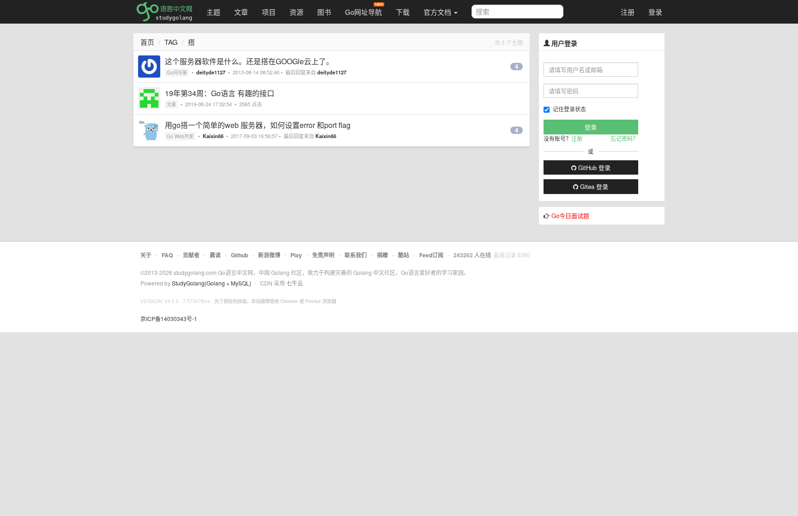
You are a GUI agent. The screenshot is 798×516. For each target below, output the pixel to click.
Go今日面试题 (570, 215)
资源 (296, 12)
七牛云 (294, 283)
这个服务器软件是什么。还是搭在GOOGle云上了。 (249, 61)
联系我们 (356, 255)
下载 (403, 12)
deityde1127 (210, 72)
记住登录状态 (569, 109)
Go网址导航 (363, 12)
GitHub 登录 (593, 167)
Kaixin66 (213, 136)
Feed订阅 (431, 255)
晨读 (215, 255)
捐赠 (382, 255)
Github (239, 255)
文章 (241, 12)
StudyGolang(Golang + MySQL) (211, 283)
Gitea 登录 (593, 186)
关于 (145, 255)
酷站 (403, 255)
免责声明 (323, 255)
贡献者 (191, 255)
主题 (213, 12)
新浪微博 (269, 255)
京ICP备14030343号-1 (168, 318)
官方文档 (438, 12)
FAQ (167, 255)
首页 (147, 42)
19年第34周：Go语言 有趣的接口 (219, 93)
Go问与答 (177, 72)
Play (296, 255)
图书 (324, 12)
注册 (628, 12)
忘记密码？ (624, 138)
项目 (269, 12)
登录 (655, 12)
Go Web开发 (180, 136)
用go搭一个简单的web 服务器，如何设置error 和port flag (258, 125)
